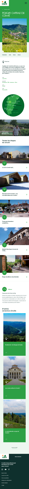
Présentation (4, 54)
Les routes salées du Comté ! (12, 388)
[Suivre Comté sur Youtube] (5, 469)
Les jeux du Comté (4, 475)
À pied (3, 86)
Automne (12, 82)
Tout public (4, 89)
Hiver (16, 82)
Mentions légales (4, 482)
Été (8, 82)
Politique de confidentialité (6, 480)
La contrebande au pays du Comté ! (12, 432)
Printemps (4, 82)
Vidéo (10, 54)
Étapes (14, 54)
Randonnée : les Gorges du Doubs (14, 344)
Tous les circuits (14, 447)
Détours (19, 54)
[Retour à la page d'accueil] (4, 3)
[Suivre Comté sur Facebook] (9, 469)
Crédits (2, 485)
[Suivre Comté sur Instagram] (2, 469)
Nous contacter (18, 456)
